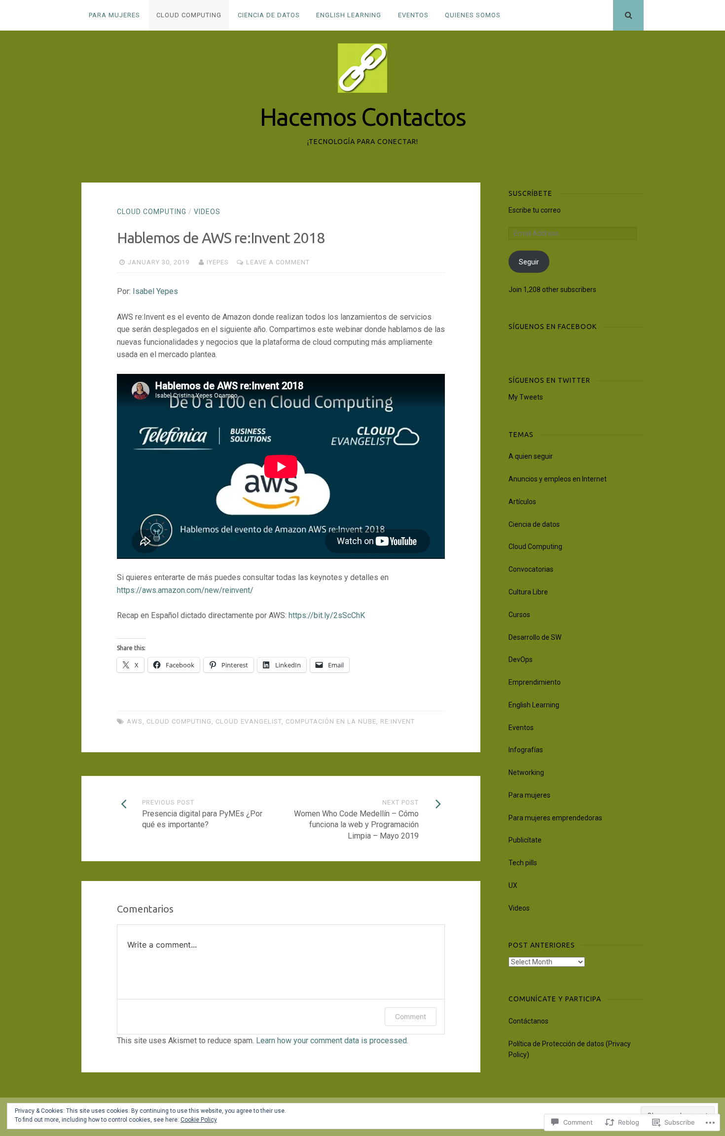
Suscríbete (530, 193)
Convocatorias (530, 569)
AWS (135, 721)
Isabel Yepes (155, 291)
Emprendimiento (534, 682)
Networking (526, 772)
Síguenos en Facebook (552, 326)
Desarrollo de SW (534, 637)
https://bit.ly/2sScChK (327, 615)
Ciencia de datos (269, 15)
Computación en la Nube (331, 721)
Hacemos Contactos (363, 116)
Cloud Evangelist (249, 721)
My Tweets (525, 397)
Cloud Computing (188, 15)
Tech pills (522, 863)
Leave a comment (278, 262)
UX (512, 885)
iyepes (218, 262)
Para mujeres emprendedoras (555, 818)
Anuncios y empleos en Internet (557, 479)
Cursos (519, 615)
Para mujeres (114, 15)
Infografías (525, 750)
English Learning (348, 15)
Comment (410, 1016)
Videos (207, 212)
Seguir (529, 262)
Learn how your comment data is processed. (332, 1040)
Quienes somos (473, 15)
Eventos (413, 15)
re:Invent (397, 721)
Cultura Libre (528, 592)
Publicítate (525, 840)
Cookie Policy (199, 1119)
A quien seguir (530, 456)
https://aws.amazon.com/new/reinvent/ (185, 590)
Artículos (522, 502)
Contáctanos (528, 1021)
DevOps (520, 659)
